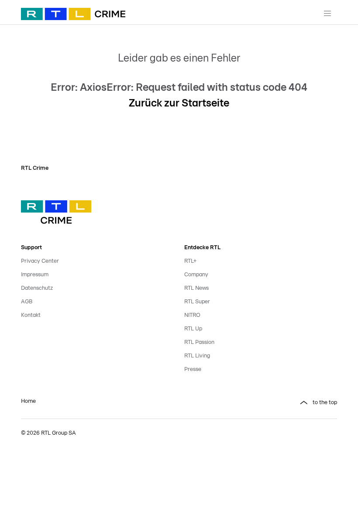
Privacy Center (40, 261)
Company (196, 275)
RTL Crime (34, 168)
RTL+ (190, 261)
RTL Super (197, 302)
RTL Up (193, 329)
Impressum (34, 275)
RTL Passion (199, 342)
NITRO (192, 315)
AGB (26, 302)
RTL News (196, 288)
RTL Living (197, 356)
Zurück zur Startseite (179, 103)
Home (28, 401)
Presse (192, 369)
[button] (260, 403)
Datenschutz (37, 288)
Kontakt (31, 315)
